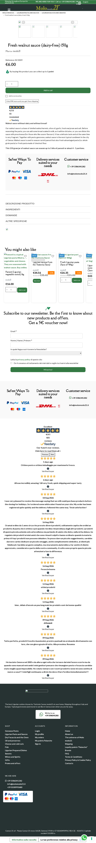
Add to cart (48, 90)
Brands (68, 750)
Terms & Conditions (73, 757)
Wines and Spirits (12, 757)
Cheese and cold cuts (14, 744)
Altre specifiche (16, 221)
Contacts (69, 763)
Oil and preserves (12, 741)
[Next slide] (72, 22)
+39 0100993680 (14, 787)
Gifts (7, 760)
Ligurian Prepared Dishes (16, 750)
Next (52, 454)
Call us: (65, 2)
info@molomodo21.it (77, 173)
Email (13, 331)
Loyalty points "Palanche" (76, 747)
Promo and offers (12, 763)
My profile (39, 734)
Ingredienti (13, 209)
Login (37, 731)
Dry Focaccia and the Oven (16, 737)
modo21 (16, 51)
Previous (45, 454)
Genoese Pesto (11, 731)
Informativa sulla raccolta (24, 840)
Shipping (69, 744)
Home (67, 731)
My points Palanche (43, 741)
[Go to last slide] (23, 22)
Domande (11, 215)
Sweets (8, 753)
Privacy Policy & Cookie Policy (78, 760)
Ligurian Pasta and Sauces (16, 734)
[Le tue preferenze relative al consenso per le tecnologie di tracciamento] (91, 838)
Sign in (38, 744)
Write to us (50, 713)
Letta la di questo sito (26, 359)
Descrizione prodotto (20, 203)
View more (37, 281)
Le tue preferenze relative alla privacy (59, 840)
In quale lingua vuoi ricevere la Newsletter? (28, 349)
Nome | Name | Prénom (21, 340)
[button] (24, 31)
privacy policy (23, 359)
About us (69, 734)
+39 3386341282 (77, 166)
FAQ (67, 753)
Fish (7, 747)
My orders (39, 737)
